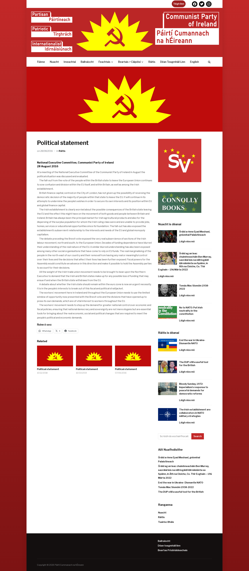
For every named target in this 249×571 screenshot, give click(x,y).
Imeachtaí (70, 61)
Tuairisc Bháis (166, 522)
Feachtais (104, 61)
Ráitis (151, 61)
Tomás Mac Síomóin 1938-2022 (176, 487)
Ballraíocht (87, 61)
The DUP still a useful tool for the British (181, 491)
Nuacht (54, 61)
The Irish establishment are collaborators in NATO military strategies (195, 412)
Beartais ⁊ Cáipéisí (129, 61)
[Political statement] (55, 356)
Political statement (48, 369)
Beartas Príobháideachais (172, 550)
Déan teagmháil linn (172, 61)
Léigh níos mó (187, 241)
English (194, 61)
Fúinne (41, 61)
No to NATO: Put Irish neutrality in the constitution (191, 310)
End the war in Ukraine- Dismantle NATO (180, 482)
